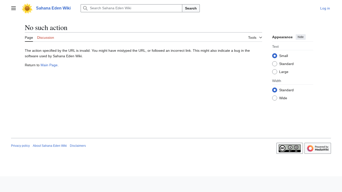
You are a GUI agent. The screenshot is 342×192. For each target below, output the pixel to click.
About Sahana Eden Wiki (50, 146)
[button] (14, 8)
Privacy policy (20, 146)
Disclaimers (78, 146)
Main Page (49, 65)
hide (301, 37)
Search (191, 8)
